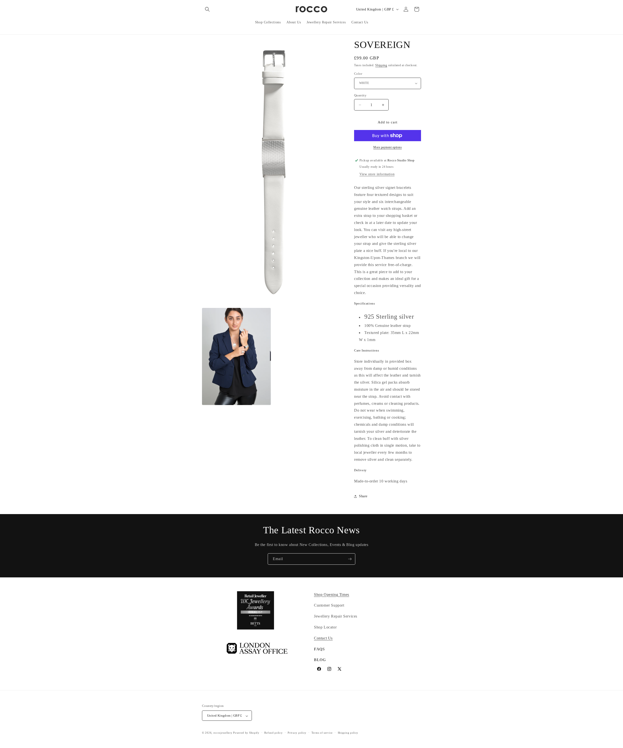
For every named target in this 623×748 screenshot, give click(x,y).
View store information (376, 174)
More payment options (387, 147)
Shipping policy (348, 732)
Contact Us (323, 638)
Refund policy (273, 732)
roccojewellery (222, 732)
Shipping (381, 65)
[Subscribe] (349, 559)
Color (358, 73)
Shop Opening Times (331, 594)
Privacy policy (297, 732)
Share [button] (363, 496)
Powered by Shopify (246, 732)
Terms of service (322, 732)
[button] (207, 9)
